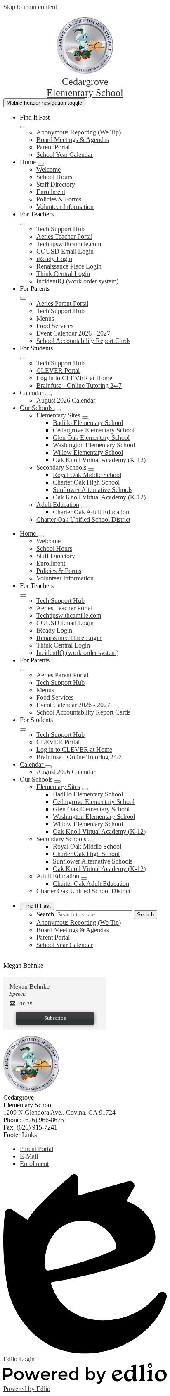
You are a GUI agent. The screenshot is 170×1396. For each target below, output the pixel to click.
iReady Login (54, 258)
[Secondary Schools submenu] (91, 469)
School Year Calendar (64, 154)
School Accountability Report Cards (83, 340)
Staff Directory (55, 184)
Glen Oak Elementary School (91, 437)
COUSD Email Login (65, 251)
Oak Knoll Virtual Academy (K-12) (99, 459)
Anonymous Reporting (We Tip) (78, 132)
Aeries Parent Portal (62, 303)
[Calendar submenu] (48, 395)
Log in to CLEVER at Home (74, 377)
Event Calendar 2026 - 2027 (73, 333)
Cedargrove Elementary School (94, 430)
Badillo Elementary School (88, 422)
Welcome (48, 169)
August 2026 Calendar (65, 400)
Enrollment (50, 191)
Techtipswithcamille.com (68, 243)
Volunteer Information (65, 206)
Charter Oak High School (86, 482)
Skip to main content (30, 6)
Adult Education (57, 504)
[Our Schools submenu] (57, 410)
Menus (45, 318)
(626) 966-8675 (43, 1119)
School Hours (54, 176)
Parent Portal (53, 147)
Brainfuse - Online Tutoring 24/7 (79, 385)
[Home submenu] (41, 164)
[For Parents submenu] (23, 298)
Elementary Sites (58, 415)
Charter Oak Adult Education (91, 512)
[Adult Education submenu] (84, 507)
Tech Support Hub (60, 229)
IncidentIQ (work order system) (77, 281)
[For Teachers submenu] (23, 224)
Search (45, 914)
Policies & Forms (58, 199)
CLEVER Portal (58, 370)
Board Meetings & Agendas (72, 139)
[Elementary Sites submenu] (85, 417)
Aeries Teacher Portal (64, 236)
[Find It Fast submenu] (23, 127)
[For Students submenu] (23, 358)
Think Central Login (63, 273)
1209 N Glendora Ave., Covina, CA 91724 (59, 1112)
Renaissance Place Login (69, 266)
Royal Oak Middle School (87, 474)
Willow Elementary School (88, 452)
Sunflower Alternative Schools (92, 489)
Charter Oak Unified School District (83, 519)
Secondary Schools (61, 467)
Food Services (54, 325)
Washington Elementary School (94, 445)
